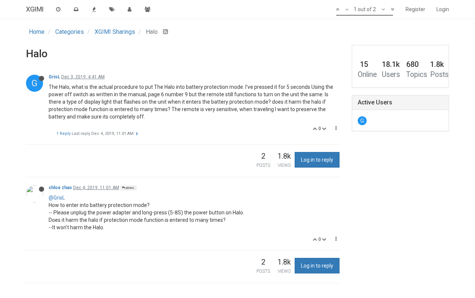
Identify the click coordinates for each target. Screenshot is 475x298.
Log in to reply (317, 160)
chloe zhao (60, 187)
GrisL (54, 77)
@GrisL (130, 188)
